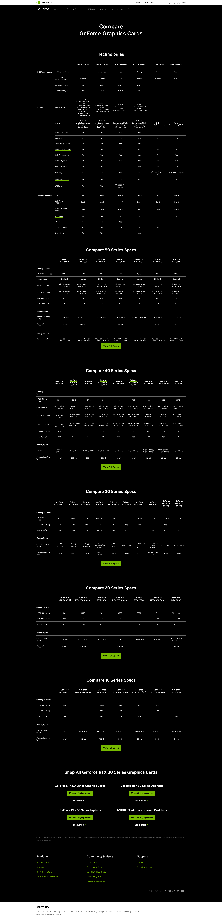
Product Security (124, 911)
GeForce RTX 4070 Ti (118, 382)
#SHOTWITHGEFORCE (96, 872)
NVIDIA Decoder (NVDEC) (61, 210)
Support (120, 9)
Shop (130, 9)
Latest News (92, 862)
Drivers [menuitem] (145, 3)
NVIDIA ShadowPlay (62, 155)
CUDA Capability (61, 227)
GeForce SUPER (74, 382)
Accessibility (91, 911)
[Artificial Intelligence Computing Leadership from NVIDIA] (42, 2)
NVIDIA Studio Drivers (63, 149)
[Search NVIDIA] (168, 2)
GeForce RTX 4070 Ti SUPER (103, 382)
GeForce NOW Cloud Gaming (48, 876)
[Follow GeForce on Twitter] (178, 891)
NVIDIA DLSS (60, 107)
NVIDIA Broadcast (61, 132)
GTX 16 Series (158, 64)
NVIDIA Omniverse (62, 179)
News (111, 9)
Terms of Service (77, 911)
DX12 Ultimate (60, 233)
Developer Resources (96, 881)
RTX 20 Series (139, 64)
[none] (168, 1)
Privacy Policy (42, 911)
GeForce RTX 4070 (148, 382)
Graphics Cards (43, 862)
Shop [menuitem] (138, 3)
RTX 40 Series (102, 64)
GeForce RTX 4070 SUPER (133, 382)
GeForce (59, 382)
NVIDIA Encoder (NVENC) (61, 202)
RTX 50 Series (83, 64)
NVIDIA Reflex (60, 124)
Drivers (102, 9)
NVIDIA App (91, 9)
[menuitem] (57, 2)
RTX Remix (59, 186)
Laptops (40, 867)
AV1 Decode (59, 222)
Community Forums (95, 867)
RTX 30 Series (120, 64)
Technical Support (145, 867)
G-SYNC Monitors (44, 872)
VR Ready (58, 173)
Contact (136, 911)
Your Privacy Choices (59, 911)
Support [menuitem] (154, 3)
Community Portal (95, 876)
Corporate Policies (107, 911)
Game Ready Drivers (62, 144)
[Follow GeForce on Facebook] (165, 891)
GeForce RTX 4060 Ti (163, 382)
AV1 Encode (59, 216)
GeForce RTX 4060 (178, 382)
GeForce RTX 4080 (89, 382)
